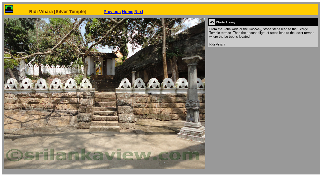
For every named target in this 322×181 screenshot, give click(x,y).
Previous (112, 12)
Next (138, 12)
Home (127, 12)
